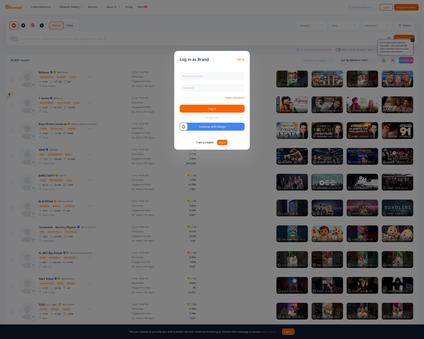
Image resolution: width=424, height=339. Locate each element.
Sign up (241, 59)
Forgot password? (235, 97)
